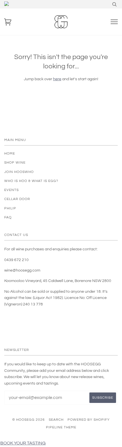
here (57, 79)
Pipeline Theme (61, 427)
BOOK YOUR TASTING (23, 443)
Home (9, 153)
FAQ (8, 217)
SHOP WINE (15, 162)
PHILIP (10, 208)
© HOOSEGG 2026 (28, 420)
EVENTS (11, 190)
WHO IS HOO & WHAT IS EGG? (31, 181)
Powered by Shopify (89, 420)
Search (56, 420)
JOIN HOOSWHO (19, 172)
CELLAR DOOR (17, 199)
